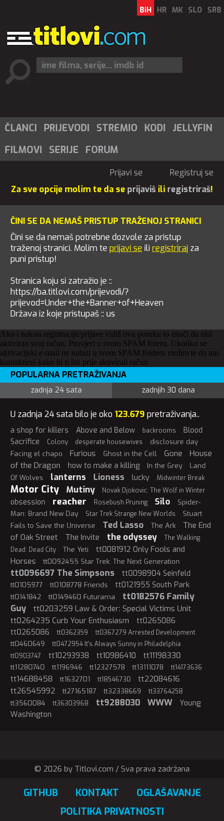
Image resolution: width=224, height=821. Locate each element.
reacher (69, 502)
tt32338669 (122, 691)
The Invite (82, 537)
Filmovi (23, 150)
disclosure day (174, 441)
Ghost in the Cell (130, 453)
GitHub (40, 793)
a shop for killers (39, 430)
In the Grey (164, 465)
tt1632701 (75, 679)
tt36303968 (71, 703)
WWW (159, 702)
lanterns (68, 477)
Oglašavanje (168, 793)
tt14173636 (186, 667)
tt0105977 (26, 584)
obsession (27, 502)
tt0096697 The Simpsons (62, 572)
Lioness (109, 477)
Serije (64, 150)
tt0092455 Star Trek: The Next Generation (111, 561)
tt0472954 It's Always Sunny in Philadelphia (116, 644)
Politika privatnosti (112, 811)
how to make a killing (104, 466)
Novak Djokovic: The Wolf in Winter (153, 490)
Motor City (34, 489)
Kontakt (97, 793)
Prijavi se (126, 172)
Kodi (155, 128)
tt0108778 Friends (79, 584)
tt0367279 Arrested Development (145, 632)
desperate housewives (109, 442)
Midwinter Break (181, 478)
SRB (214, 10)
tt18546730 (114, 679)
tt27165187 (79, 691)
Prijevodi (67, 128)
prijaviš (141, 189)
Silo (162, 501)
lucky (141, 478)
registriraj (170, 248)
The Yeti (76, 549)
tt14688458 (31, 679)
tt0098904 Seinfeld (156, 573)
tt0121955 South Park (152, 585)
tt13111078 (148, 667)
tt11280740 (27, 667)
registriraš (188, 189)
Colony (57, 442)
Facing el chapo (36, 453)
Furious (83, 453)
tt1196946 (67, 667)
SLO (195, 10)
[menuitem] (20, 128)
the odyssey (132, 537)
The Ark (163, 525)
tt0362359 (72, 632)
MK (177, 10)
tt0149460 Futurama (81, 596)
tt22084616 (159, 679)
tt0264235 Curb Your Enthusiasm (69, 620)
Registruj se (192, 172)
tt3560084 (27, 703)
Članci (21, 128)
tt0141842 (25, 596)
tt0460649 (27, 643)
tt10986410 (116, 655)
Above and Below (105, 430)
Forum (101, 150)
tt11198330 (162, 655)
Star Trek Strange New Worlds (130, 514)
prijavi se (125, 248)
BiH (146, 10)
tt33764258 (165, 691)
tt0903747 (25, 656)
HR (162, 10)
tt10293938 (68, 656)
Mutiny (80, 489)
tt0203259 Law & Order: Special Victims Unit (112, 608)
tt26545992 (32, 691)
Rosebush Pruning (120, 502)
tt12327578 (107, 667)
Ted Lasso (123, 525)
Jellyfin (192, 128)
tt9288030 (118, 702)
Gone (173, 453)
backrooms (159, 430)
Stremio (117, 128)
